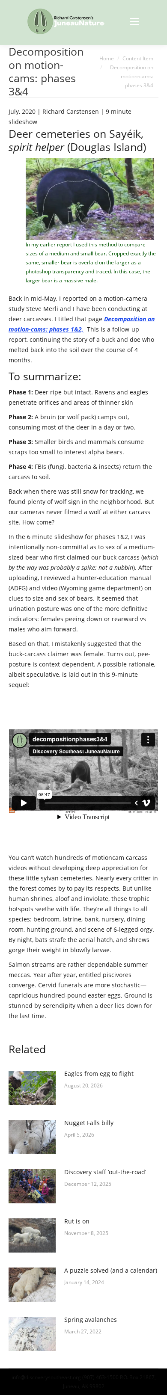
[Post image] (32, 1088)
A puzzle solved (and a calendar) (110, 1270)
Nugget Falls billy (88, 1123)
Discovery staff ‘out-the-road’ (105, 1172)
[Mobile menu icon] (134, 21)
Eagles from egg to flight (99, 1073)
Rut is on (76, 1221)
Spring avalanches (90, 1319)
